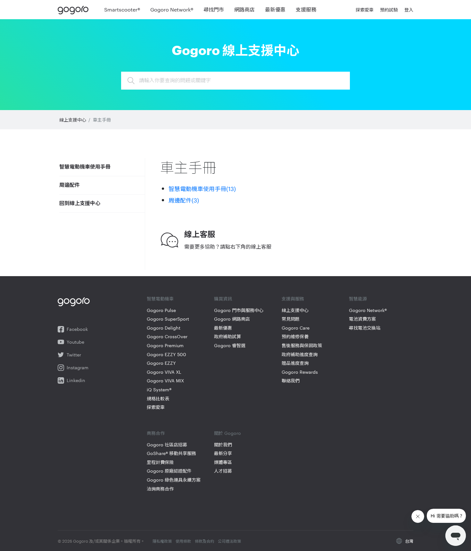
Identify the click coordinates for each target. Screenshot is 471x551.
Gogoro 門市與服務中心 (238, 310)
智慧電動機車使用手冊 (85, 167)
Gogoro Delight (163, 328)
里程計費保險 (160, 462)
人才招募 (223, 471)
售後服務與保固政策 (302, 345)
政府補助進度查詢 (300, 354)
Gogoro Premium (165, 345)
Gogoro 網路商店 (232, 319)
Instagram (77, 367)
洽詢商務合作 (160, 489)
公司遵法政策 (229, 541)
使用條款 (183, 541)
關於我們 (223, 445)
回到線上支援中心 (79, 203)
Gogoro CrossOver (167, 336)
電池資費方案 (362, 319)
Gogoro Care (296, 328)
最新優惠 (223, 328)
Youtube (75, 342)
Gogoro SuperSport (168, 319)
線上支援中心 (72, 119)
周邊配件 (69, 185)
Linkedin (76, 380)
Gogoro (74, 9)
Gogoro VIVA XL (164, 372)
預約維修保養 (295, 336)
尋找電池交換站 (364, 328)
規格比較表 (158, 398)
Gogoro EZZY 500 (166, 354)
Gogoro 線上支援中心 (235, 49)
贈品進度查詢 (295, 363)
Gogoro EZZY (161, 363)
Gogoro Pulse (161, 310)
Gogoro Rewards (300, 372)
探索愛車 (156, 407)
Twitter (74, 355)
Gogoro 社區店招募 (167, 445)
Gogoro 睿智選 (229, 345)
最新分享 (223, 453)
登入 (408, 9)
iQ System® (159, 390)
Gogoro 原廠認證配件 (169, 471)
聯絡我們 (291, 381)
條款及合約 (204, 541)
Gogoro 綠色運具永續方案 (174, 480)
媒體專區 (223, 462)
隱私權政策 (162, 541)
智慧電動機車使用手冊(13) (202, 188)
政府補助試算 (227, 336)
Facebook (77, 329)
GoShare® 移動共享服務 (171, 453)
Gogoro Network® (368, 310)
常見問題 (291, 319)
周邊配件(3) (184, 200)
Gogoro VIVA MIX (165, 381)
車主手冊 (102, 119)
